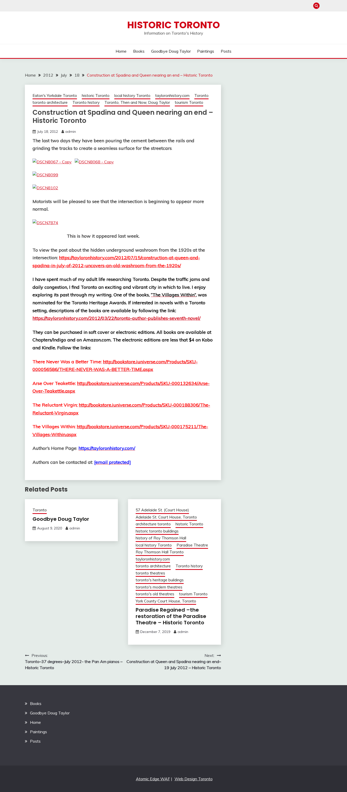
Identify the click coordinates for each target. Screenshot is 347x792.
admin (70, 131)
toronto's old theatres (155, 594)
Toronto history (86, 102)
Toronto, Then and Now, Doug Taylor (137, 102)
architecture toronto (153, 524)
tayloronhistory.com (172, 95)
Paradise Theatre (192, 545)
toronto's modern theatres (159, 587)
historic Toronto (95, 95)
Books (139, 51)
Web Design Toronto (194, 778)
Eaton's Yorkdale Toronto (55, 95)
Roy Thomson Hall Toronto (160, 552)
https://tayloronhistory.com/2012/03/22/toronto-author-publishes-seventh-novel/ (116, 318)
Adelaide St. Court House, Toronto (166, 517)
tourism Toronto (189, 102)
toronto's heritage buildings (160, 580)
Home (121, 51)
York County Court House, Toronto (166, 601)
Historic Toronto (173, 25)
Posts (226, 51)
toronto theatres (150, 573)
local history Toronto (132, 95)
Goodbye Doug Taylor (171, 51)
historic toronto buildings (157, 531)
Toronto (201, 95)
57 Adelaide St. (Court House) (162, 510)
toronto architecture (50, 102)
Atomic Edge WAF (153, 778)
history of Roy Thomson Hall (161, 538)
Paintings (205, 51)
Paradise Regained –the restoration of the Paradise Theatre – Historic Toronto (171, 616)
